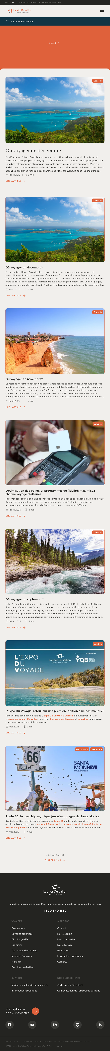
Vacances (9, 2)
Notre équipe (64, 933)
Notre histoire (64, 945)
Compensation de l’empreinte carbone (78, 990)
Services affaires (27, 2)
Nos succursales (66, 939)
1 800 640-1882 (55, 911)
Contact (61, 928)
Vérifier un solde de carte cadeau (29, 985)
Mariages (16, 961)
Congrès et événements (51, 2)
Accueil (52, 43)
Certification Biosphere (70, 985)
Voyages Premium (21, 956)
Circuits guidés (19, 939)
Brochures (63, 950)
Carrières (62, 961)
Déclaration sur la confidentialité (19, 1041)
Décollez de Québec (22, 967)
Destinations (18, 928)
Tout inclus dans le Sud (24, 950)
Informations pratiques (70, 956)
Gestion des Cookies (43, 1041)
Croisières (16, 945)
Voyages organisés (22, 933)
